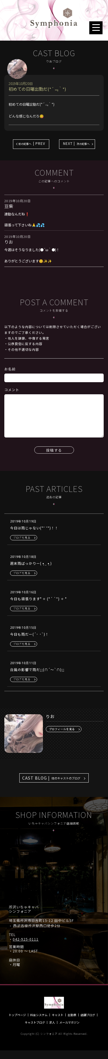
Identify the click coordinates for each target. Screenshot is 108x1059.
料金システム (39, 1014)
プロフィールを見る (62, 729)
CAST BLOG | (51, 778)
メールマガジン (69, 1022)
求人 (52, 1022)
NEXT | (76, 143)
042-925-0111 (26, 939)
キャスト (57, 1014)
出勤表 (72, 1014)
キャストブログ (35, 1022)
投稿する (54, 450)
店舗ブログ (88, 1014)
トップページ (17, 1014)
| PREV (31, 143)
